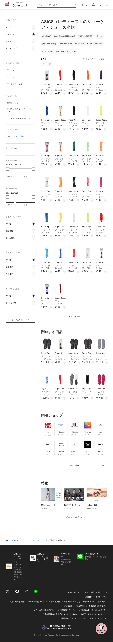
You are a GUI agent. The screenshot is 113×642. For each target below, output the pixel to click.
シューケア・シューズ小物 (43, 540)
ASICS (15, 540)
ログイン (84, 5)
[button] (20, 27)
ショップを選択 (18, 136)
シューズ (25, 540)
